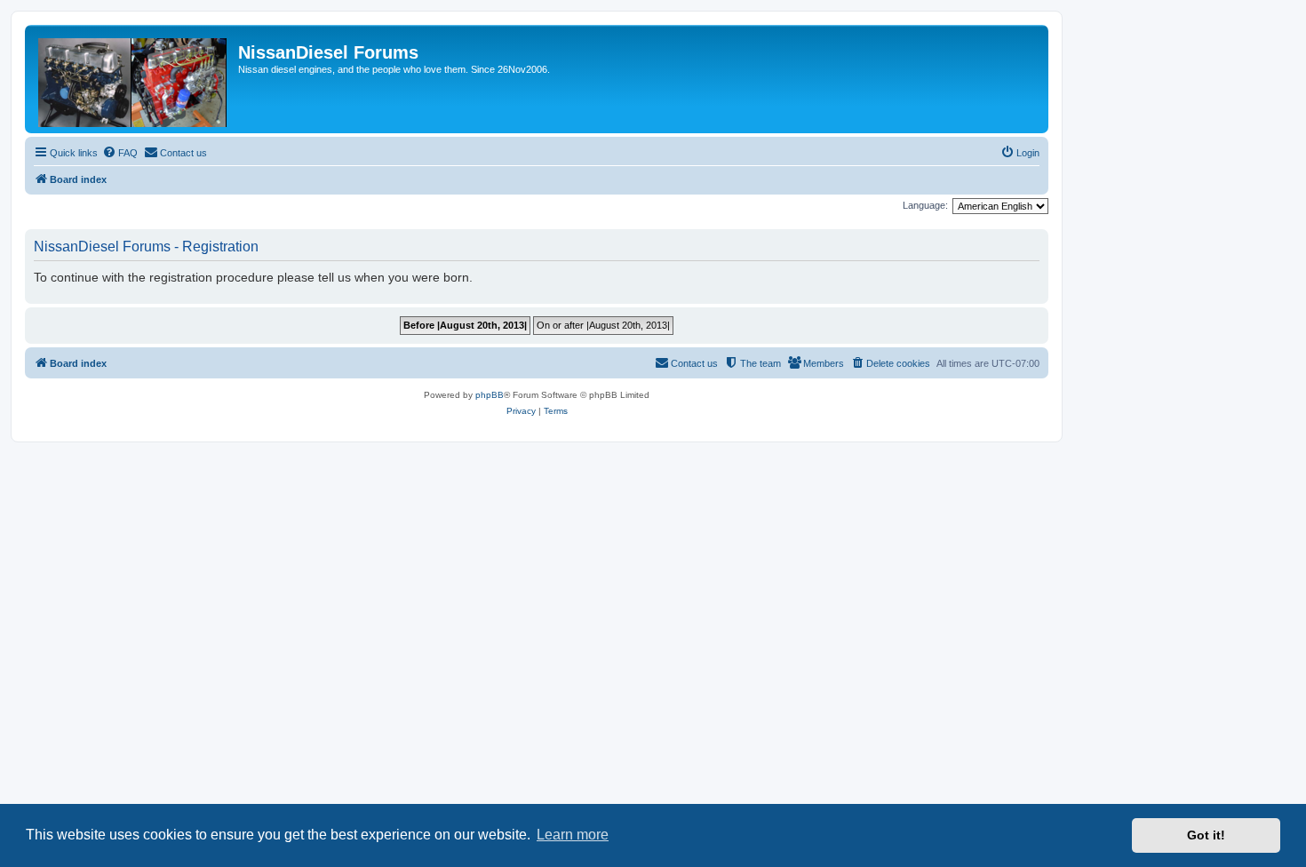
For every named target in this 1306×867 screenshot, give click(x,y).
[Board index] (133, 79)
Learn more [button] (573, 834)
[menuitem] (120, 152)
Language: (925, 205)
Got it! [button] (1206, 835)
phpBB (489, 395)
